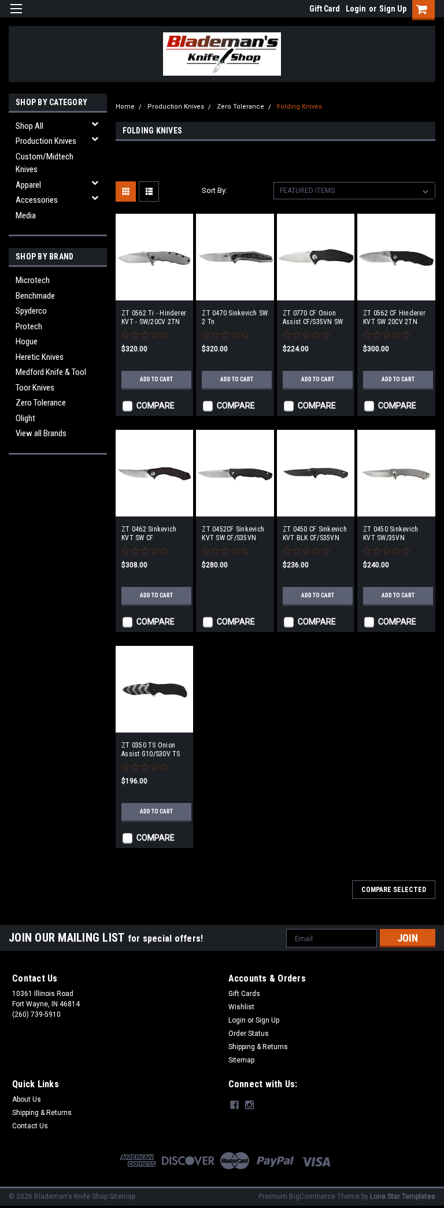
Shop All (29, 126)
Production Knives (46, 141)
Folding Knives (299, 106)
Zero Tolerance (41, 402)
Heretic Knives (40, 357)
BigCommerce (312, 1196)
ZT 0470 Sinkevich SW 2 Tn (235, 317)
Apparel (28, 185)
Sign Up (392, 8)
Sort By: (214, 190)
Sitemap (241, 1060)
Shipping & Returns (258, 1047)
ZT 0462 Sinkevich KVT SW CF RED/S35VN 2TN (148, 533)
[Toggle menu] (16, 16)
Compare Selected (393, 890)
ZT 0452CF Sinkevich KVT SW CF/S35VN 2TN (233, 533)
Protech (29, 326)
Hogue (27, 341)
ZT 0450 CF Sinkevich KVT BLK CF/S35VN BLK (315, 533)
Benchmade (35, 296)
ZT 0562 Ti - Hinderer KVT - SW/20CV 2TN (153, 317)
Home (125, 106)
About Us (26, 1099)
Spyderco (31, 311)
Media (26, 215)
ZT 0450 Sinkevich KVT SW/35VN (390, 533)
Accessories (37, 200)
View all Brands (41, 433)
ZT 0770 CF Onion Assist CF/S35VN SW (313, 317)
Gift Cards (244, 994)
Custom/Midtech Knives (44, 163)
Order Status (248, 1033)
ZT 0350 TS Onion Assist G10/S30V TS (150, 749)
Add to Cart (156, 379)
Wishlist (241, 1007)
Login (356, 8)
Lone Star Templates (402, 1196)
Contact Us (30, 1126)
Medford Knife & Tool (51, 372)
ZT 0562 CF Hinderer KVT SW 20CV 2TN (394, 317)
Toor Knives (35, 387)
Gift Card (324, 8)
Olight (25, 418)
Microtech (33, 280)
